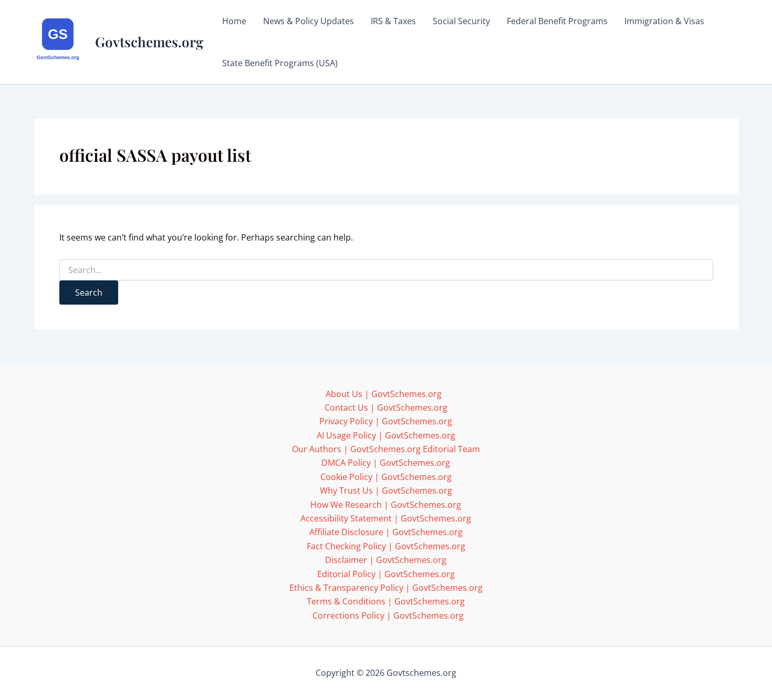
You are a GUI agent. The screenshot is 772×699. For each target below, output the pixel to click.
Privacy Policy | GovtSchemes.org (385, 421)
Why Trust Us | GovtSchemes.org (386, 490)
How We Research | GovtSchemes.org (385, 504)
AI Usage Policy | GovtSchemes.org (386, 435)
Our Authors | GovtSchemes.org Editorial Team (386, 449)
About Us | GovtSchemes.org (384, 394)
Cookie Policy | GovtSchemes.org (386, 477)
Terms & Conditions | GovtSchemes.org (386, 601)
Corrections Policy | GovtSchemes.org (388, 615)
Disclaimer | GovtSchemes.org (385, 560)
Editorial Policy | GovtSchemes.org (386, 574)
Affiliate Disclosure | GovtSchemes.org (386, 532)
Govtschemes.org (149, 42)
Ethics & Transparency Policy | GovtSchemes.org (386, 587)
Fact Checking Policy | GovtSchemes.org (386, 546)
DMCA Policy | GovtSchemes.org (385, 462)
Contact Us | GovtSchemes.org (386, 407)
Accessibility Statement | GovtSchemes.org (385, 518)
